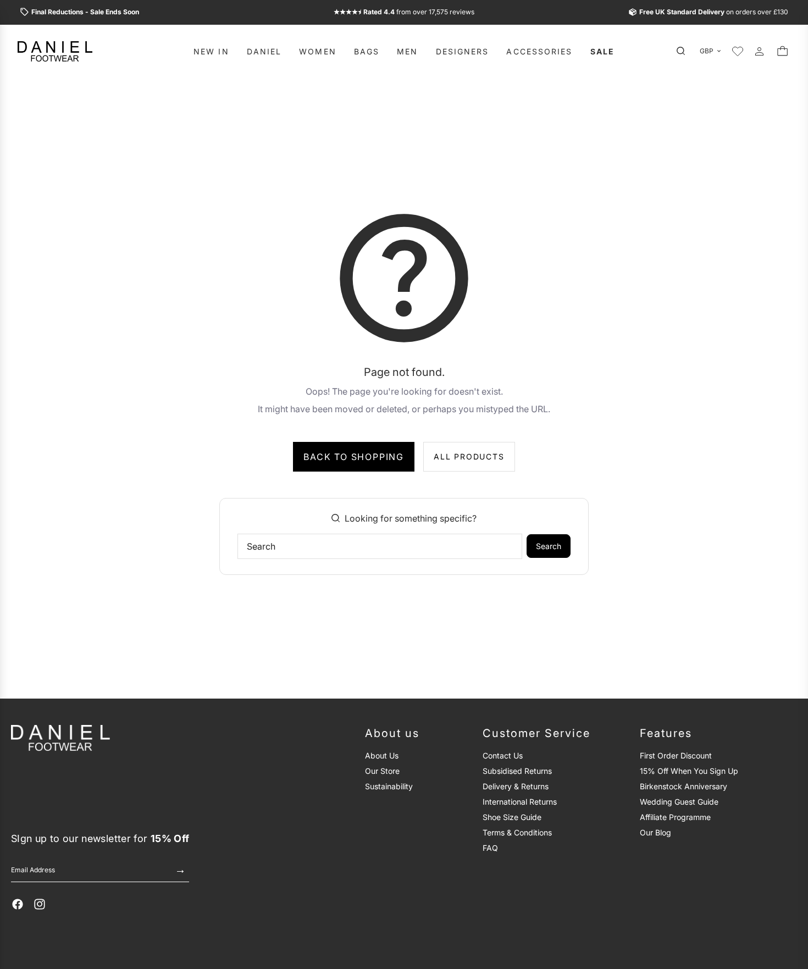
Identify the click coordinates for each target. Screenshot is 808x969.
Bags (366, 51)
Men (407, 51)
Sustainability (389, 786)
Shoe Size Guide (512, 817)
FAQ (490, 847)
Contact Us (503, 755)
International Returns (520, 801)
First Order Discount (676, 755)
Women (317, 51)
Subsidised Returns (517, 771)
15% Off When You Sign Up (689, 771)
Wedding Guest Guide (679, 801)
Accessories (539, 51)
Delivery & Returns (516, 786)
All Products (469, 456)
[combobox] (379, 546)
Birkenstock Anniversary (683, 786)
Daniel (264, 51)
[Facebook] (17, 904)
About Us (382, 755)
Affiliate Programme (675, 817)
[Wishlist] (737, 51)
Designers (462, 51)
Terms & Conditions (517, 832)
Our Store (382, 771)
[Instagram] (39, 904)
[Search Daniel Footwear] (684, 51)
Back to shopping (353, 456)
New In (211, 51)
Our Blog (655, 832)
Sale (602, 51)
